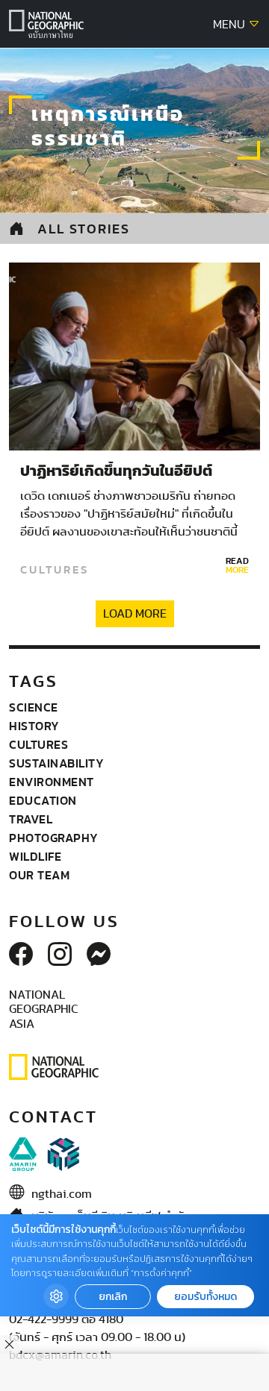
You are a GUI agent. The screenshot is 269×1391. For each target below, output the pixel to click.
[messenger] (99, 955)
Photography (54, 838)
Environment (51, 782)
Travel (30, 819)
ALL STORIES (83, 229)
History (34, 726)
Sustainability (56, 763)
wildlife (35, 856)
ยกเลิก (113, 1296)
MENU (230, 25)
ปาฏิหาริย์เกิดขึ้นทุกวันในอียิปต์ (116, 471)
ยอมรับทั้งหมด (205, 1296)
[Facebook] (21, 955)
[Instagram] (60, 955)
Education (43, 800)
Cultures (54, 570)
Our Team (39, 875)
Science (33, 707)
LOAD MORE (135, 614)
